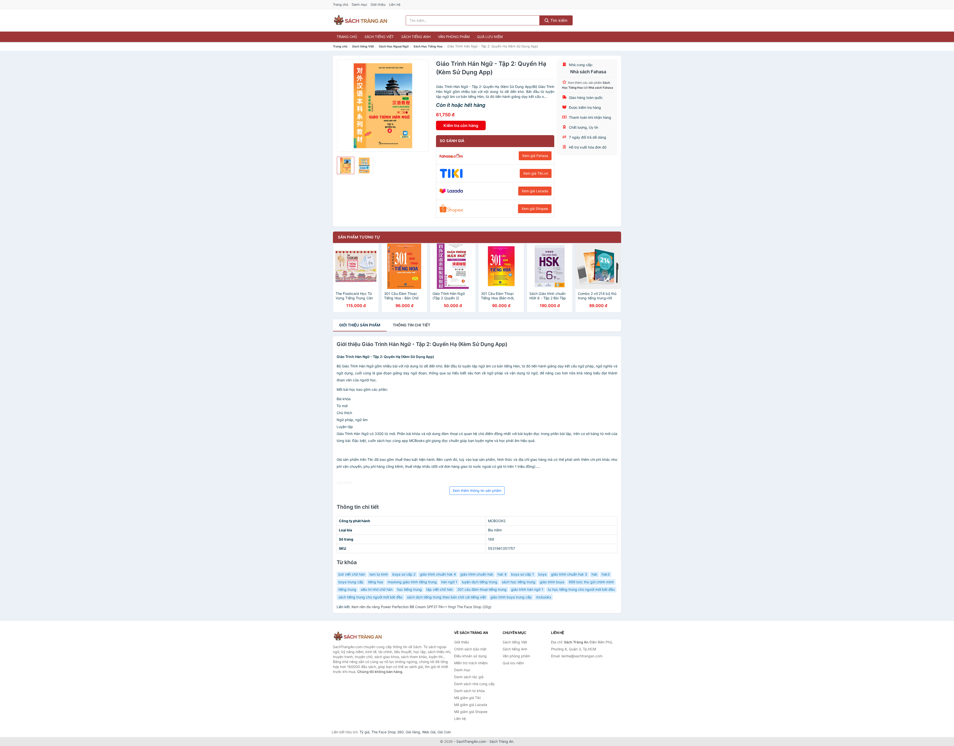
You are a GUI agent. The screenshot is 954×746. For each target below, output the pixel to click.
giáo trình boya (552, 582)
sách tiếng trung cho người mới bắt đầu (370, 597)
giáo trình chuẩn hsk (476, 574)
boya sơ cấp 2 (403, 574)
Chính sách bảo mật (470, 649)
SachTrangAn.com (471, 741)
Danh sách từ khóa (469, 691)
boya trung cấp (350, 582)
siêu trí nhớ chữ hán (377, 589)
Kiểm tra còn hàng (460, 125)
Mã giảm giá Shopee (470, 711)
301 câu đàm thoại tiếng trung (482, 589)
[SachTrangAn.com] (360, 20)
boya (542, 574)
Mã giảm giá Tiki (467, 698)
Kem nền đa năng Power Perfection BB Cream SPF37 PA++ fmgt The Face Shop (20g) (421, 607)
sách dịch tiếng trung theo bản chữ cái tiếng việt (446, 597)
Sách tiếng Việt (379, 37)
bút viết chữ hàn (351, 574)
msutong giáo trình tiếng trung (412, 582)
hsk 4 (502, 574)
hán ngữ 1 (449, 582)
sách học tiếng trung (518, 582)
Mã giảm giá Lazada (470, 705)
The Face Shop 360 (387, 732)
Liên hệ (394, 4)
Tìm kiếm (558, 20)
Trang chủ (340, 4)
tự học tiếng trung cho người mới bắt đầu (581, 589)
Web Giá (429, 732)
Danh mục (359, 4)
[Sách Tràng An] (358, 636)
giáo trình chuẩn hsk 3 (569, 574)
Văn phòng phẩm (454, 37)
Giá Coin (444, 732)
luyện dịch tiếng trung (479, 582)
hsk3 (606, 574)
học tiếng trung (409, 589)
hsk (594, 574)
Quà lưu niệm (490, 37)
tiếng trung (347, 589)
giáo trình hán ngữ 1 (527, 589)
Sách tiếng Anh (416, 37)
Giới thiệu (378, 4)
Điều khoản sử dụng (470, 656)
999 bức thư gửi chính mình (591, 582)
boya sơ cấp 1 (522, 574)
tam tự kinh (378, 574)
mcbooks (543, 597)
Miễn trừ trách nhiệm (471, 663)
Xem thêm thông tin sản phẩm (477, 490)
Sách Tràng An (501, 741)
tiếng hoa (375, 582)
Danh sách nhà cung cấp (474, 684)
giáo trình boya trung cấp (511, 597)
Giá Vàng (413, 732)
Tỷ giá (364, 732)
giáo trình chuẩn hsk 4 (438, 574)
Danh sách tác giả (468, 677)
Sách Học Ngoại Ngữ (394, 46)
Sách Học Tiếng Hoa (427, 46)
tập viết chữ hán (439, 589)
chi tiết (411, 325)
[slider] (345, 165)
